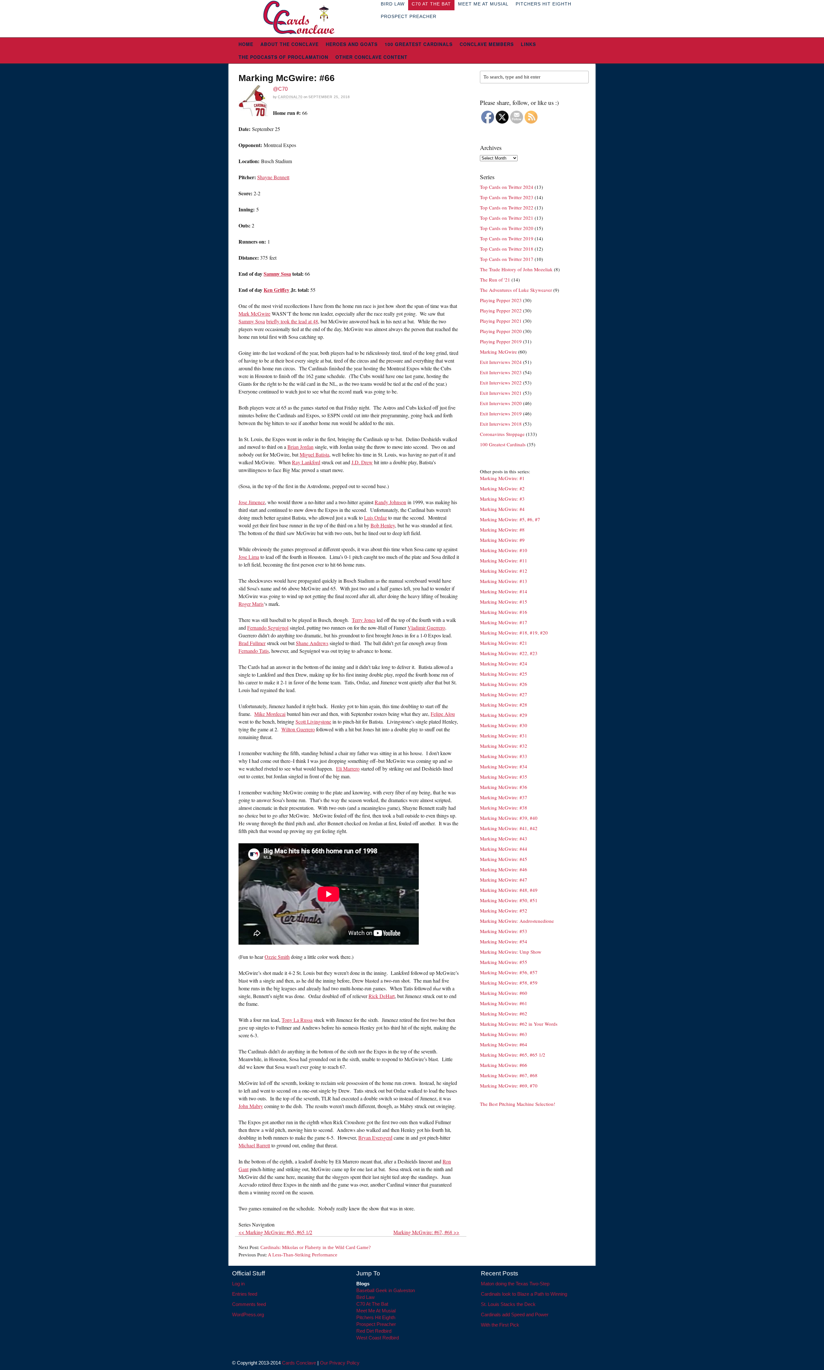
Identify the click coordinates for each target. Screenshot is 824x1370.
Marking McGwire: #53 (503, 931)
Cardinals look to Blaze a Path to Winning (524, 1294)
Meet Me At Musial (376, 1310)
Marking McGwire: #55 (503, 962)
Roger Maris (251, 603)
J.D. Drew (362, 462)
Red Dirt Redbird (373, 1331)
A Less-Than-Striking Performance (302, 1254)
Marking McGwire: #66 (503, 1065)
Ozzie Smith (277, 956)
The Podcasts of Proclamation (283, 57)
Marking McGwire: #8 (502, 529)
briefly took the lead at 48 (292, 321)
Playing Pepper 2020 (501, 331)
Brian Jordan (300, 446)
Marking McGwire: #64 (503, 1044)
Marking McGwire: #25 (503, 674)
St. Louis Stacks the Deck (508, 1304)
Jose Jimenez (252, 502)
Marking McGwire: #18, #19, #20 (514, 632)
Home (246, 44)
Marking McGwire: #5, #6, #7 (510, 519)
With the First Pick (500, 1325)
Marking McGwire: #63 (503, 1034)
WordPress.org (248, 1314)
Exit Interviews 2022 (501, 382)
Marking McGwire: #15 (503, 601)
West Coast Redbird (377, 1337)
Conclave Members (487, 44)
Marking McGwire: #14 (503, 591)
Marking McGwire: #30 (503, 725)
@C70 (280, 89)
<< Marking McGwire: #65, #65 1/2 (275, 1232)
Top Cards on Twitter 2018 (506, 248)
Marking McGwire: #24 (503, 663)
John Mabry (251, 1106)
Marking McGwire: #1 (502, 478)
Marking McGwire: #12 (503, 571)
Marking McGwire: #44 (503, 849)
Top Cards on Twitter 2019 (506, 238)
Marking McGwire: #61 (503, 1003)
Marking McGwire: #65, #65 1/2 (512, 1054)
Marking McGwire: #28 (503, 704)
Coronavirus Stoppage (502, 434)
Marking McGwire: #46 (503, 869)
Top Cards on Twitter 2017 (506, 259)
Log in (238, 1283)
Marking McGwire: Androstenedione (517, 921)
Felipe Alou (443, 713)
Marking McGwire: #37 (503, 797)
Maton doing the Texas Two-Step (515, 1283)
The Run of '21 (495, 279)
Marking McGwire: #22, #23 (509, 653)
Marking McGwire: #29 (503, 715)
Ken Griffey (276, 289)
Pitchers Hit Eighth (375, 1317)
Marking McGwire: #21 (503, 643)
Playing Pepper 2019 (501, 341)
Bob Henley (382, 525)
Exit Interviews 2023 (501, 372)
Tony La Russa (297, 1019)
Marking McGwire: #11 (503, 560)
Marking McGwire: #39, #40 (509, 818)
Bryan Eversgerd (375, 1137)
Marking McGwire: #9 (502, 540)
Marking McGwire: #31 (503, 735)
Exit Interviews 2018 (501, 424)
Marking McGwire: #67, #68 (509, 1075)
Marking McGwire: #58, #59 (509, 982)
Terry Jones (363, 619)
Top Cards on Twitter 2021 (506, 218)
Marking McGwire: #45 (503, 859)
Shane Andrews (312, 643)
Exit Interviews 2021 (501, 393)
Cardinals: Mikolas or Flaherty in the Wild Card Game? (315, 1247)
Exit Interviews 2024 (501, 362)
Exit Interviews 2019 (501, 413)
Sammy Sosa (277, 273)
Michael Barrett (254, 1145)
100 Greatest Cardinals (419, 44)
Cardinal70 (290, 97)
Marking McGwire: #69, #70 (509, 1085)
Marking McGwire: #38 (503, 807)
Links (528, 44)
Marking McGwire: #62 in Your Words (518, 1024)
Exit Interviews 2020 (501, 403)
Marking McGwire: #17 (503, 622)
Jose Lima (249, 556)
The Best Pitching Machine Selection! (517, 1104)
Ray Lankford (306, 462)
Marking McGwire (498, 351)
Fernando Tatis (254, 650)
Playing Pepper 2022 (501, 310)
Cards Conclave (299, 1362)
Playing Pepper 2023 (501, 300)
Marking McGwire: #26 (503, 684)
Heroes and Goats (352, 44)
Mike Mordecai (270, 713)
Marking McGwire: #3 (502, 498)
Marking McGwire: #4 (502, 509)
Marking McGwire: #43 (503, 838)
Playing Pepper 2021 (501, 321)
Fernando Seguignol (267, 627)
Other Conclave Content (371, 57)
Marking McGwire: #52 (503, 910)
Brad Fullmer (252, 643)
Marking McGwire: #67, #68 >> (426, 1232)
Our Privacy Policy (340, 1362)
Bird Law (365, 1297)
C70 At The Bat (372, 1304)
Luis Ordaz (375, 517)
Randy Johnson (390, 502)
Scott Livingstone (313, 721)
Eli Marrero (348, 768)
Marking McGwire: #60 (503, 993)
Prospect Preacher (408, 16)
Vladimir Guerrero (426, 627)
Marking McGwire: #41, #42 (509, 828)
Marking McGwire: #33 (503, 756)
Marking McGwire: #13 (503, 581)
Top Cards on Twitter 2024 (506, 187)
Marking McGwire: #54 (503, 941)
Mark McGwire (254, 313)
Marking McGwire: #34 (503, 766)
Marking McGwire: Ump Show (510, 952)
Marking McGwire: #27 (503, 694)
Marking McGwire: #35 (503, 776)
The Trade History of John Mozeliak (516, 269)
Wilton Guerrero (298, 729)
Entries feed (244, 1294)
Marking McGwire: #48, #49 (509, 890)
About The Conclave (289, 44)
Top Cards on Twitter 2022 (506, 207)
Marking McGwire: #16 (503, 612)
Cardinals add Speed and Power (514, 1314)
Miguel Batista (314, 454)
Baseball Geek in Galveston (385, 1290)
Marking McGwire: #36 (503, 787)
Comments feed (249, 1304)
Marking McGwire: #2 (502, 488)
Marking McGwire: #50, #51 (509, 900)
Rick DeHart (382, 996)
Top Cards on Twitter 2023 (506, 197)
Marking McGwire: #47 (503, 879)
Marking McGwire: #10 (503, 550)
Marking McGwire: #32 (503, 746)
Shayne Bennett (273, 177)
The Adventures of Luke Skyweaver (516, 290)
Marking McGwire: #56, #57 (509, 972)
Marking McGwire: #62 (503, 1013)
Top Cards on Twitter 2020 (506, 228)
